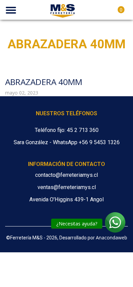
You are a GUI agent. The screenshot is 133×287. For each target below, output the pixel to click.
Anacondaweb (111, 237)
